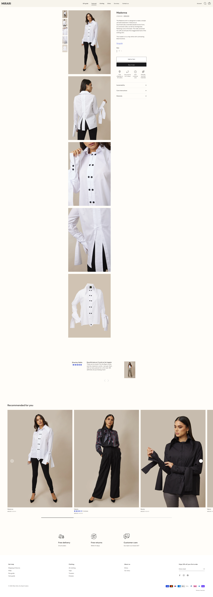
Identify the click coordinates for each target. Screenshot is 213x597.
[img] (77, 365)
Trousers (71, 573)
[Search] (205, 3)
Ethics (109, 3)
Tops (70, 570)
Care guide (11, 576)
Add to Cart (131, 59)
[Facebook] (180, 575)
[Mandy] (173, 458)
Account (199, 3)
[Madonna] (64, 14)
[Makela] (106, 458)
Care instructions (121, 90)
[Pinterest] (188, 575)
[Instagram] (184, 575)
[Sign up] (204, 569)
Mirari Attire (16, 586)
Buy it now (131, 65)
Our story (116, 3)
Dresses (71, 576)
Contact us (125, 3)
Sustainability (120, 85)
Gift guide (85, 3)
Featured (93, 3)
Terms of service (200, 590)
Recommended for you (20, 405)
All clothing (72, 568)
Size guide (119, 43)
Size (117, 48)
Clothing (102, 3)
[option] (65, 14)
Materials (119, 96)
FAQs (9, 570)
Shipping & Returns (14, 568)
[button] (78, 511)
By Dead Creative (23, 586)
